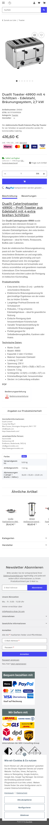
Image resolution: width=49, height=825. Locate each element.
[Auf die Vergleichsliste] (35, 35)
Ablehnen (24, 815)
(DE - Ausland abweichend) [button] (13, 162)
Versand (23, 142)
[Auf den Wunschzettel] (41, 35)
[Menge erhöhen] (44, 173)
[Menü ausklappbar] (3, 1)
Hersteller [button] (7, 545)
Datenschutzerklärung (13, 575)
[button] (34, 3)
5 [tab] (27, 81)
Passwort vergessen (10, 660)
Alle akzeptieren (24, 800)
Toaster (15, 115)
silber (24, 456)
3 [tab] (22, 81)
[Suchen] (44, 10)
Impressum (9, 793)
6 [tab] (30, 81)
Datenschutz (21, 793)
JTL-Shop (29, 822)
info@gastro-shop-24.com (13, 611)
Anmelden (24, 654)
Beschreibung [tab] (9, 196)
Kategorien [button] (8, 538)
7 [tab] (32, 81)
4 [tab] (24, 81)
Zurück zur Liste (10, 20)
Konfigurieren (24, 807)
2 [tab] (19, 81)
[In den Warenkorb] (4, 28)
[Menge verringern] (5, 173)
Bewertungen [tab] (28, 196)
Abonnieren (37, 587)
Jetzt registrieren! (18, 664)
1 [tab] (17, 81)
